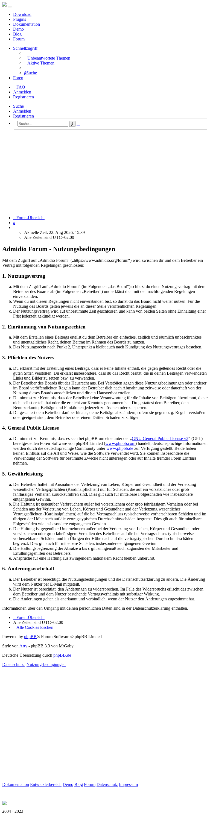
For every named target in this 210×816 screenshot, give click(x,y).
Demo (18, 29)
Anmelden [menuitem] (22, 92)
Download (22, 14)
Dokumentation (26, 24)
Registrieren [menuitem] (23, 97)
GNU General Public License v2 (160, 438)
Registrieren (23, 116)
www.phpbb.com (120, 443)
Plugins (19, 19)
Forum (19, 39)
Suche (18, 106)
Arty (23, 646)
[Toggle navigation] (10, 6)
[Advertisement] (105, 172)
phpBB (30, 636)
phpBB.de (62, 655)
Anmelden (22, 111)
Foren (18, 77)
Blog (17, 34)
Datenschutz (107, 784)
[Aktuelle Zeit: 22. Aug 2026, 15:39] (14, 227)
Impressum (128, 784)
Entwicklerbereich (46, 784)
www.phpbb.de (119, 448)
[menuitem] (47, 58)
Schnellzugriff (25, 48)
